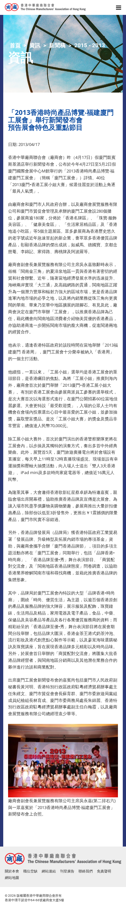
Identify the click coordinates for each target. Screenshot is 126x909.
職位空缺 (30, 871)
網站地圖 (12, 878)
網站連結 (49, 871)
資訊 (34, 45)
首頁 (15, 45)
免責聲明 (104, 871)
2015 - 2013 (89, 45)
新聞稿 (57, 45)
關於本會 (12, 871)
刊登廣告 (67, 871)
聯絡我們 (86, 871)
